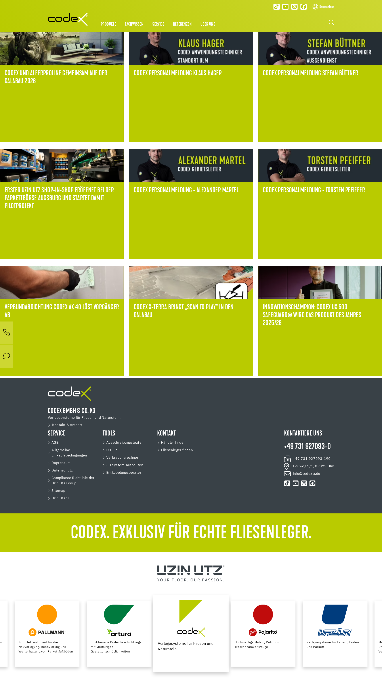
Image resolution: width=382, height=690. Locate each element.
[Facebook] (303, 6)
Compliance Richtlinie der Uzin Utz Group (73, 480)
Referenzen (182, 24)
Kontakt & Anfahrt (67, 425)
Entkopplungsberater (123, 473)
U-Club (112, 450)
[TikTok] (276, 6)
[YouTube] (285, 6)
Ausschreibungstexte (124, 443)
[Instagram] (294, 6)
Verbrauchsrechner (122, 458)
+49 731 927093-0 (307, 447)
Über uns (208, 24)
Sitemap (58, 491)
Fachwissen (134, 24)
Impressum (61, 463)
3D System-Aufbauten (124, 465)
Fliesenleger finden (177, 450)
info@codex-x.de (306, 474)
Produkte (108, 24)
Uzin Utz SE (61, 498)
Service (158, 24)
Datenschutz (62, 470)
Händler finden (173, 443)
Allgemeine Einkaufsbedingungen (69, 453)
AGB (55, 443)
